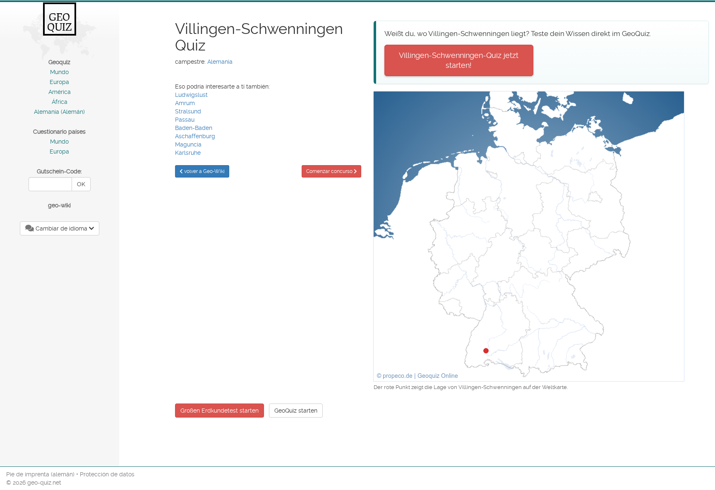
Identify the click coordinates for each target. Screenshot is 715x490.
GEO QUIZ (59, 22)
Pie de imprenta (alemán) (40, 474)
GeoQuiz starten (295, 410)
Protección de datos (107, 474)
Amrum (185, 103)
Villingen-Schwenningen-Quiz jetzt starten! (458, 60)
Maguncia (188, 144)
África (59, 101)
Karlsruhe (188, 152)
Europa (59, 82)
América (59, 92)
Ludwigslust (191, 94)
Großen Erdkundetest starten (219, 410)
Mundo (59, 72)
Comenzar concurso (330, 171)
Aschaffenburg (195, 136)
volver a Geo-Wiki (204, 171)
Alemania (220, 61)
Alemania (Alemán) (59, 111)
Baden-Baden (193, 128)
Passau (184, 119)
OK (81, 184)
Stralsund (188, 111)
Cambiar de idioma (61, 228)
